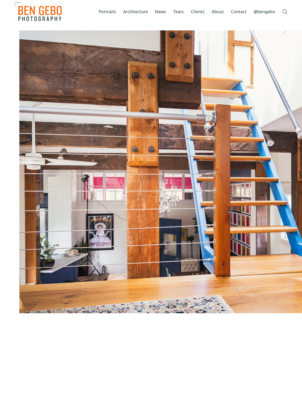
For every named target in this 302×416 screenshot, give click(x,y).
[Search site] (284, 11)
